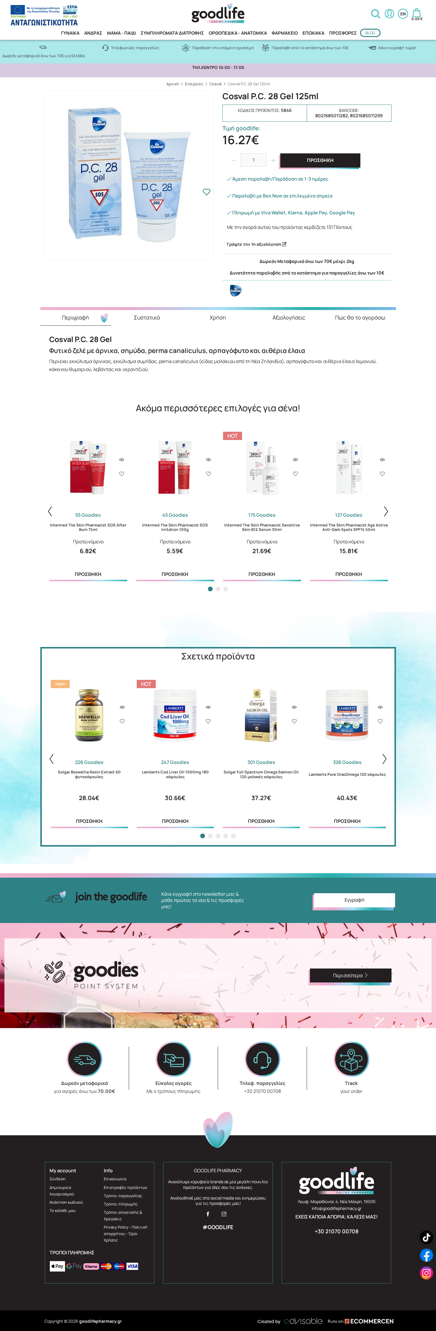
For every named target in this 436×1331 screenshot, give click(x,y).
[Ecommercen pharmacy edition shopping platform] (356, 1321)
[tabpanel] (88, 505)
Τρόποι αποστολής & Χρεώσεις (123, 1215)
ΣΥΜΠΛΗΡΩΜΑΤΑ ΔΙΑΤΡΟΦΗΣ (172, 33)
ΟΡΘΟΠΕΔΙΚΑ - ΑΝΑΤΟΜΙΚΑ (238, 33)
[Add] (121, 474)
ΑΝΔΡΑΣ (93, 33)
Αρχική (172, 83)
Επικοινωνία (115, 1178)
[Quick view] (121, 459)
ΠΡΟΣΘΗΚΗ (320, 160)
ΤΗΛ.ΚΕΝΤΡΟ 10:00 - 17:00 (218, 67)
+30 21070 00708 (337, 1231)
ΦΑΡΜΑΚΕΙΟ (285, 33)
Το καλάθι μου (63, 1210)
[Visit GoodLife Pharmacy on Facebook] (208, 1215)
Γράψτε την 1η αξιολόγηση (254, 244)
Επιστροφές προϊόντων (125, 1187)
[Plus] (273, 160)
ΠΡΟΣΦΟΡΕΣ (343, 33)
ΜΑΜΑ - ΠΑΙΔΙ (121, 33)
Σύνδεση (58, 1178)
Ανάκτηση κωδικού (66, 1202)
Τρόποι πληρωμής (121, 1204)
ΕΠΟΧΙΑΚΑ (313, 33)
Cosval (215, 83)
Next (386, 511)
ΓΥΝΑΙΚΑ (70, 33)
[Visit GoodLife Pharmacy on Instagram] (224, 1215)
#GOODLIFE (218, 1227)
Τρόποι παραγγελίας (123, 1195)
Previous (50, 511)
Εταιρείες (194, 83)
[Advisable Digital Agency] (290, 1321)
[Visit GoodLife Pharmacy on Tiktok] (426, 1237)
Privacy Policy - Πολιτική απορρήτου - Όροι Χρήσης (125, 1233)
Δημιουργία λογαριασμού (62, 1191)
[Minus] (234, 160)
